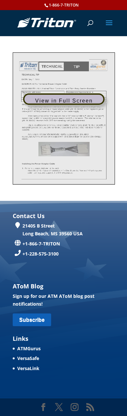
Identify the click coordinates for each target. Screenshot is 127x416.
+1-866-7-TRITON (41, 244)
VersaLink (28, 368)
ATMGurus (29, 348)
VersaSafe (28, 358)
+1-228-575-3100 (40, 254)
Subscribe (32, 320)
